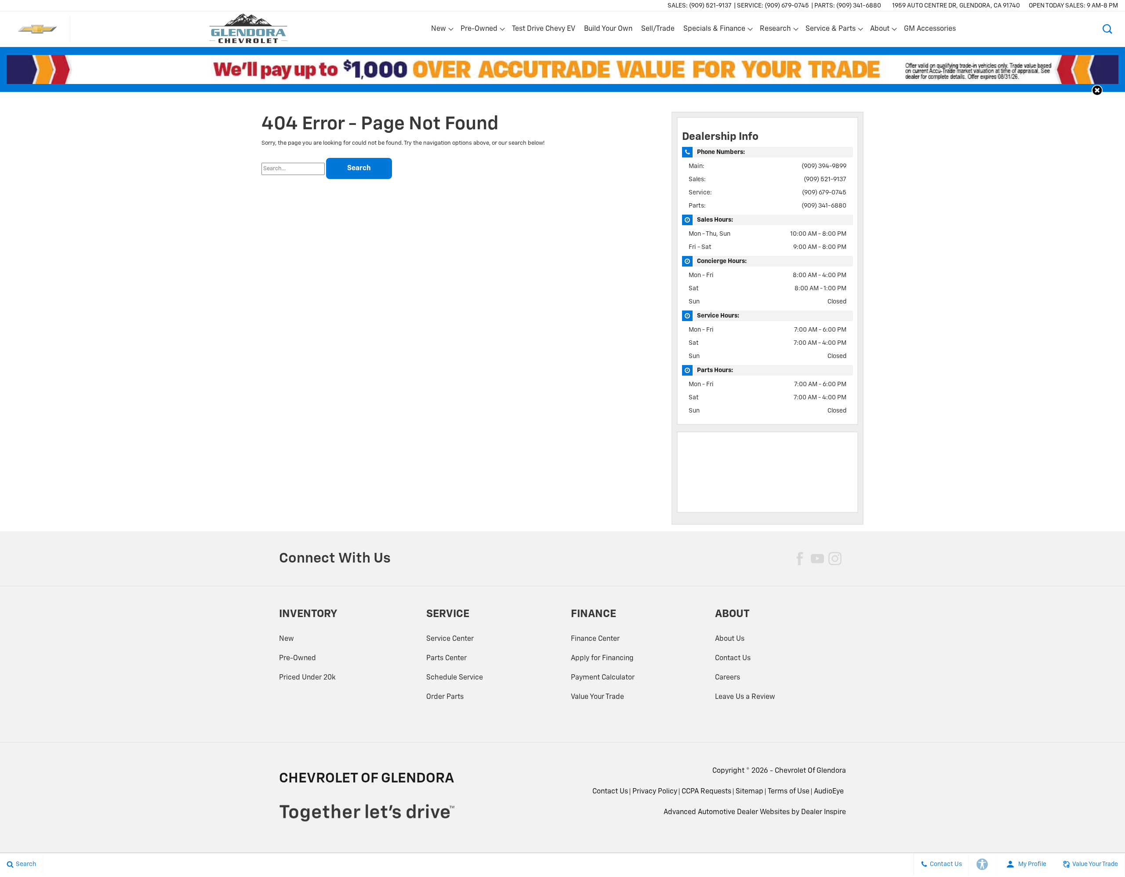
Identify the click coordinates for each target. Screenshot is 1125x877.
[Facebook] (799, 558)
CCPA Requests (706, 791)
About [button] (879, 31)
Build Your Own (608, 29)
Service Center (450, 639)
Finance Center (595, 639)
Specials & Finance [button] (714, 31)
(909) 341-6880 (824, 206)
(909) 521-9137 (825, 179)
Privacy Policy (654, 791)
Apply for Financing (602, 658)
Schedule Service (454, 677)
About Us (729, 639)
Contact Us (733, 658)
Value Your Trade (597, 697)
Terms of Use (788, 791)
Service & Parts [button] (830, 31)
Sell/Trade (658, 29)
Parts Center (446, 658)
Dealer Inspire (823, 812)
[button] (1107, 29)
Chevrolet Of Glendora (810, 771)
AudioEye (829, 791)
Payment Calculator (603, 677)
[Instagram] (835, 558)
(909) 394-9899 (824, 166)
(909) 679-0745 (824, 193)
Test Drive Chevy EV (543, 29)
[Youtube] (817, 558)
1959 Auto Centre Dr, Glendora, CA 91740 (956, 6)
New (286, 639)
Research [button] (775, 31)
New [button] (440, 31)
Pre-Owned (297, 658)
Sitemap (749, 791)
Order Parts (445, 697)
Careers (727, 677)
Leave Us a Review (745, 697)
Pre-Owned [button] (478, 31)
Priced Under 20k (307, 677)
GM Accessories (930, 29)
